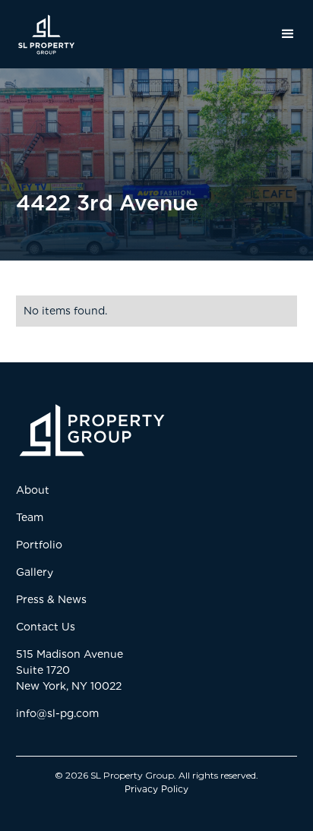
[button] (283, 34)
